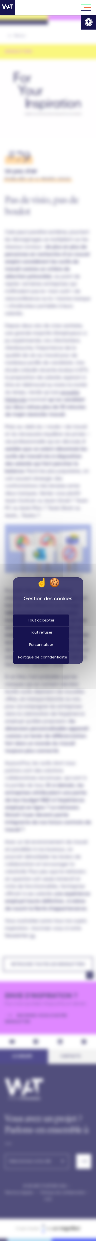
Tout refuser (41, 633)
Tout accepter (41, 620)
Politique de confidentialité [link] (42, 657)
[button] (88, 22)
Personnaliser (41, 645)
